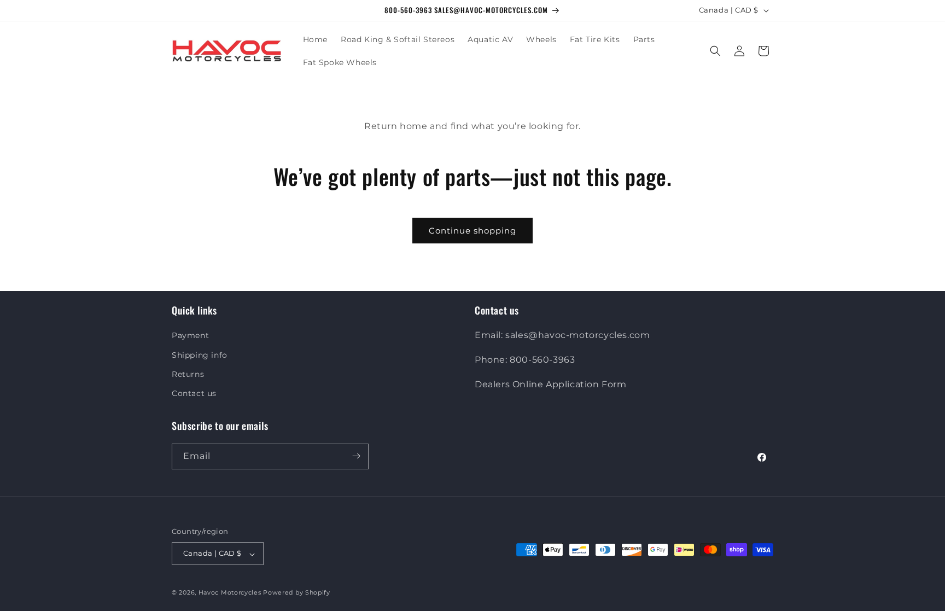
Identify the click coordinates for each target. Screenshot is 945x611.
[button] (715, 51)
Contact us (194, 393)
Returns (188, 374)
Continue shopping (472, 230)
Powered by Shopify (296, 592)
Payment (190, 335)
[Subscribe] (356, 456)
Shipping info (200, 354)
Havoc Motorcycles (230, 592)
